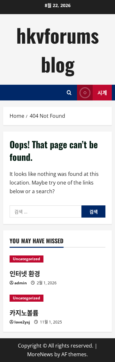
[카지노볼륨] (57, 298)
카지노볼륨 (24, 312)
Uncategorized (26, 259)
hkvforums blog (57, 49)
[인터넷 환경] (57, 259)
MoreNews (40, 354)
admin (20, 283)
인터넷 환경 (25, 273)
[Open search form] (69, 92)
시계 (102, 92)
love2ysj (22, 322)
